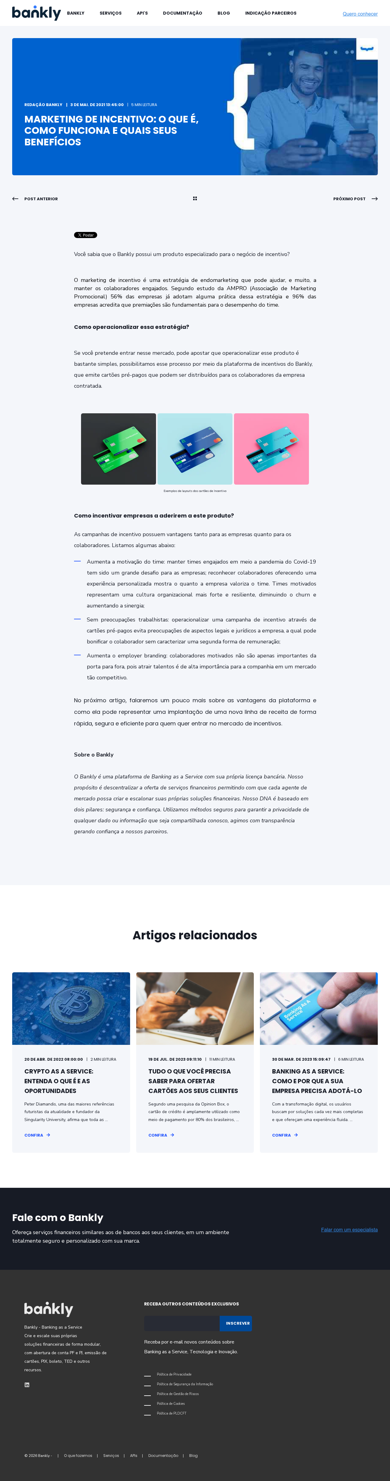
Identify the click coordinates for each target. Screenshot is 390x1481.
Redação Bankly (43, 105)
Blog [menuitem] (224, 13)
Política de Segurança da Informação (185, 1384)
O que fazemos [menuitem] (78, 1456)
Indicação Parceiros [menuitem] (270, 13)
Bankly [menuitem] (75, 13)
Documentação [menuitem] (182, 13)
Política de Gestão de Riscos (178, 1394)
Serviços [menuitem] (111, 13)
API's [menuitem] (142, 13)
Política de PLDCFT (171, 1413)
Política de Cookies (171, 1403)
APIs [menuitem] (133, 1456)
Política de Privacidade (174, 1374)
